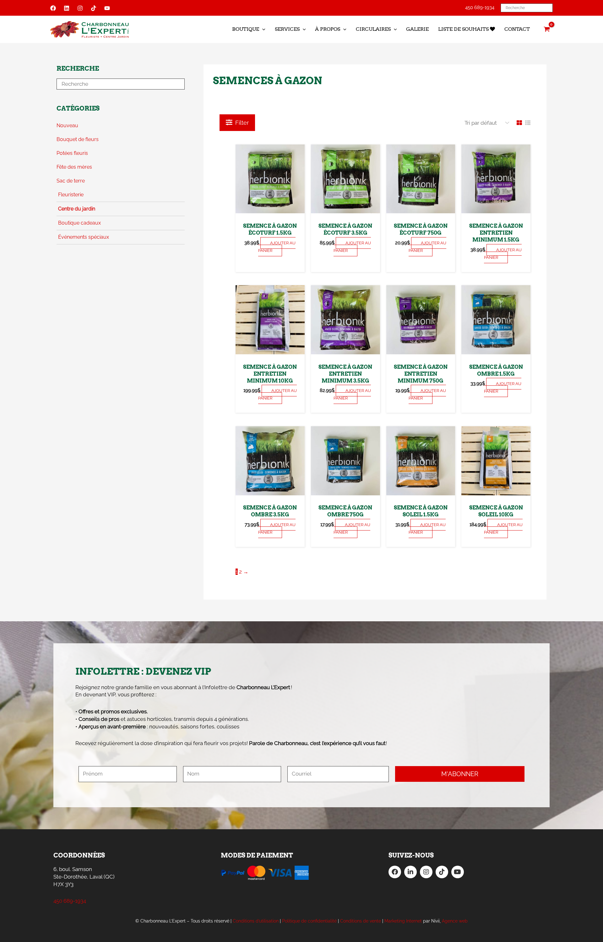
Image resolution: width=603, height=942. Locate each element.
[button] (262, 29)
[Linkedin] (66, 8)
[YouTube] (107, 8)
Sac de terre (71, 181)
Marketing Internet (403, 920)
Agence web (455, 920)
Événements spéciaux (83, 237)
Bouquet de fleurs (78, 139)
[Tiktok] (93, 8)
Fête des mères (74, 167)
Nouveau (67, 125)
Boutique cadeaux (79, 223)
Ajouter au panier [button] (277, 247)
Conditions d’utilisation (256, 920)
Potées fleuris (72, 153)
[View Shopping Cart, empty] (547, 29)
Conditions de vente (360, 920)
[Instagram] (80, 8)
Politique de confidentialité (309, 920)
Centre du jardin (76, 209)
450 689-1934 (479, 7)
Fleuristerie (71, 195)
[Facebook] (53, 8)
